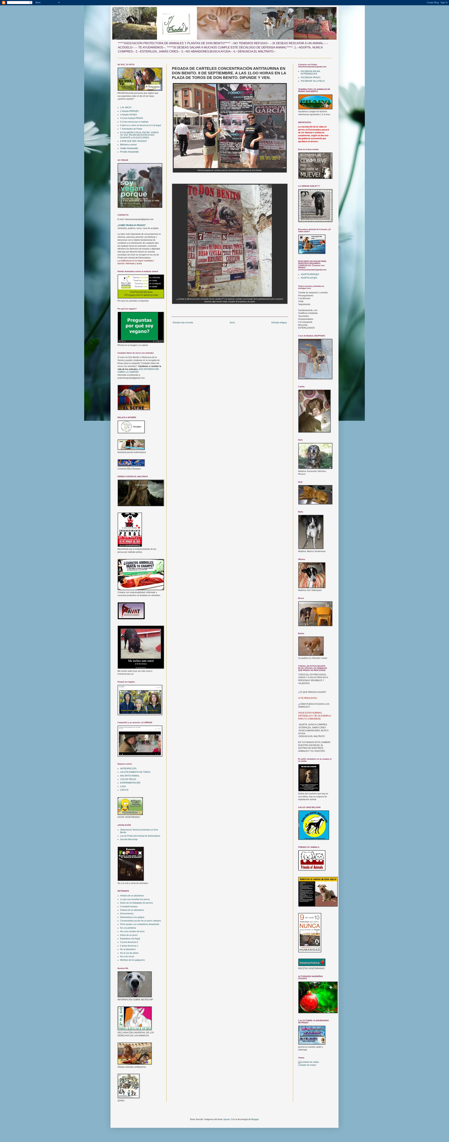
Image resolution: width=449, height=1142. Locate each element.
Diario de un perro (129, 935)
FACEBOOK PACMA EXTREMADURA (310, 72)
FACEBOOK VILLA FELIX (313, 81)
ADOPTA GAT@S (309, 278)
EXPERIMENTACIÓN (130, 783)
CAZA (123, 786)
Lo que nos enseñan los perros (135, 899)
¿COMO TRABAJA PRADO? (132, 225)
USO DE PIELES (128, 779)
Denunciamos (126, 913)
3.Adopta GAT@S (128, 114)
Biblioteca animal (128, 144)
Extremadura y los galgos (132, 917)
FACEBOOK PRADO (310, 77)
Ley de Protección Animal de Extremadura (140, 836)
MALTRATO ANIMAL (129, 776)
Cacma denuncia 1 (129, 946)
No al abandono (128, 949)
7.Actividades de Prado (131, 129)
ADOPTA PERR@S (310, 274)
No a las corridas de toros (132, 931)
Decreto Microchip (129, 839)
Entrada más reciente (183, 322)
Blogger (255, 1119)
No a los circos (127, 956)
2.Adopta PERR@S (129, 111)
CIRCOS (124, 790)
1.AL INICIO (125, 107)
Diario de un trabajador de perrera (136, 903)
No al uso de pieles (129, 953)
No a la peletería (128, 928)
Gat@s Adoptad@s (129, 148)
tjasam (227, 1119)
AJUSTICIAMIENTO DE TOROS (135, 772)
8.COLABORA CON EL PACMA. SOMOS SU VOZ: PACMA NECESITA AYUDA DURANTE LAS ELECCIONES (139, 135)
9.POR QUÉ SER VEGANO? (133, 141)
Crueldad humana (129, 906)
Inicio (232, 322)
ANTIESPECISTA (128, 768)
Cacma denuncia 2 (129, 942)
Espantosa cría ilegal (130, 938)
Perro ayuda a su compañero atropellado (139, 924)
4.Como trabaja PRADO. (131, 118)
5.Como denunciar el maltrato (134, 122)
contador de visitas (307, 1065)
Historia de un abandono (132, 895)
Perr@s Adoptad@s (129, 152)
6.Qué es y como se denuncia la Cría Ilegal (140, 125)
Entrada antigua (279, 322)
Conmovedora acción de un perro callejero (140, 921)
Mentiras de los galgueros (132, 960)
